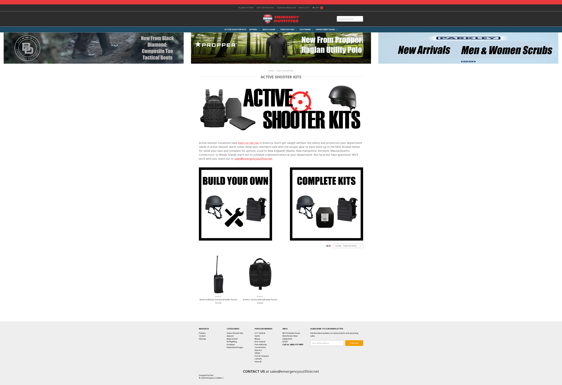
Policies (202, 333)
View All (258, 361)
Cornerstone (260, 347)
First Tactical (260, 341)
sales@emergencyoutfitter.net (253, 158)
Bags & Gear (269, 29)
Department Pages (326, 29)
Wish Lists (304, 7)
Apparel (253, 29)
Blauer (257, 338)
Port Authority (261, 344)
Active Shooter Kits (235, 29)
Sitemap (202, 338)
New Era (258, 350)
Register (291, 7)
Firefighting (287, 29)
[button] (94, 48)
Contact (202, 336)
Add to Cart (218, 287)
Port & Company (262, 356)
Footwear (305, 29)
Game (257, 336)
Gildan (257, 353)
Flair (212, 375)
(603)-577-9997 (247, 7)
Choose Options (260, 287)
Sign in (280, 7)
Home (271, 70)
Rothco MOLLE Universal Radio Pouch (218, 299)
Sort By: (338, 245)
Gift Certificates (265, 7)
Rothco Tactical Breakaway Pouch (260, 299)
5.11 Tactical (260, 333)
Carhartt (258, 358)
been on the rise (248, 143)
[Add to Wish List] (234, 267)
